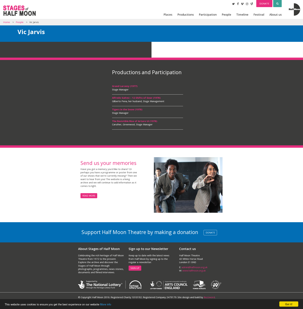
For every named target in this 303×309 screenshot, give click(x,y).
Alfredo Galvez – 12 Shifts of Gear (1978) (136, 97)
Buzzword (209, 297)
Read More (88, 195)
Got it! (288, 304)
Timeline (242, 14)
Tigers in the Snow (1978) (127, 109)
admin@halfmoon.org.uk (194, 267)
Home (6, 22)
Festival (258, 14)
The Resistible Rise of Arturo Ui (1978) (134, 121)
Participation (208, 14)
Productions (185, 14)
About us (275, 14)
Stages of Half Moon (19, 11)
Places (167, 14)
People (226, 14)
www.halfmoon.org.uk (194, 270)
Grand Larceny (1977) (124, 86)
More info (105, 304)
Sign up (135, 268)
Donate (264, 3)
